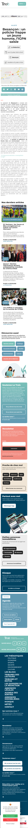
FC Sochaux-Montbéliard (10, 219)
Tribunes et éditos (11, 680)
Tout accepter (10, 816)
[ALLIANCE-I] (14, 19)
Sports (20, 219)
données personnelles (7, 456)
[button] (4, 89)
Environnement (15, 667)
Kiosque (9, 702)
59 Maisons (18, 552)
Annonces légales (10, 689)
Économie (12, 660)
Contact (9, 707)
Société (14, 25)
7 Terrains (7, 556)
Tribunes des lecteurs (12, 675)
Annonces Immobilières (12, 698)
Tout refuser (10, 820)
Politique (12, 658)
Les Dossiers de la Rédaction (13, 684)
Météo (8, 704)
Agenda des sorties (11, 693)
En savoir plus (6, 419)
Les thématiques (14, 656)
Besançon (15, 57)
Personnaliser (10, 823)
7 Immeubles (8, 552)
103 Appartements (9, 548)
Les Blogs (10, 672)
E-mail (4, 441)
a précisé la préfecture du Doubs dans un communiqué (14, 140)
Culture (5, 259)
